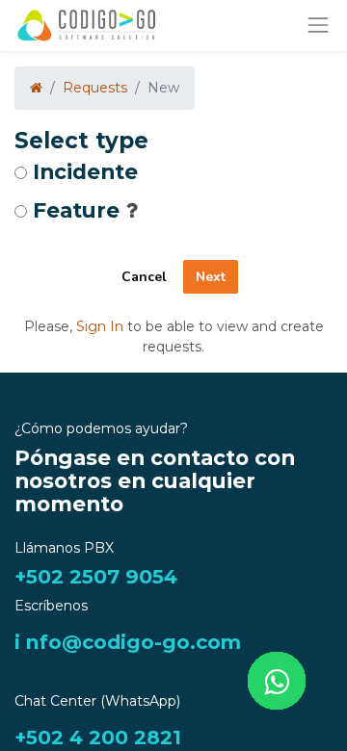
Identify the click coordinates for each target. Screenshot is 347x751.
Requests (95, 87)
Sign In (99, 326)
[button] (131, 210)
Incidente (85, 172)
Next (211, 277)
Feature (76, 210)
